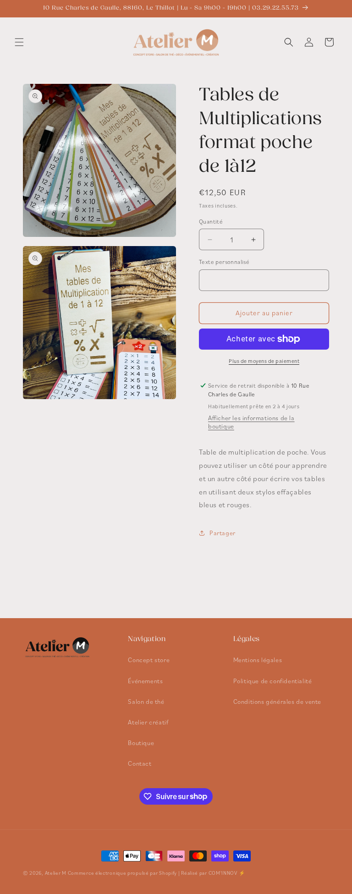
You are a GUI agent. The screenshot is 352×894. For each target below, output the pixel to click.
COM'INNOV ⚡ (227, 873)
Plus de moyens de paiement (264, 360)
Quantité (211, 221)
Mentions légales (257, 660)
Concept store (149, 660)
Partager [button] (222, 533)
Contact (139, 763)
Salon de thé (146, 701)
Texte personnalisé (224, 262)
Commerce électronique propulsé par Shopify (122, 873)
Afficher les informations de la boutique (251, 422)
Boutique (141, 743)
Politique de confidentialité (272, 681)
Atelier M (55, 873)
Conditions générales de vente (277, 701)
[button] (19, 42)
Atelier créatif (148, 722)
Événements (145, 681)
